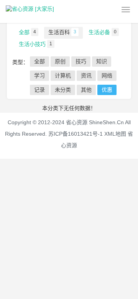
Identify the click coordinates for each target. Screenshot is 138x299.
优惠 (107, 90)
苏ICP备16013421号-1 (75, 134)
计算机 (63, 75)
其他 (86, 90)
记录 (39, 90)
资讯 (86, 75)
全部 (27, 32)
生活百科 (62, 32)
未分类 (63, 90)
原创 (60, 61)
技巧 (81, 61)
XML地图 (115, 134)
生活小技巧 (35, 44)
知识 (101, 61)
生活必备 (103, 32)
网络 (107, 75)
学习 (39, 75)
